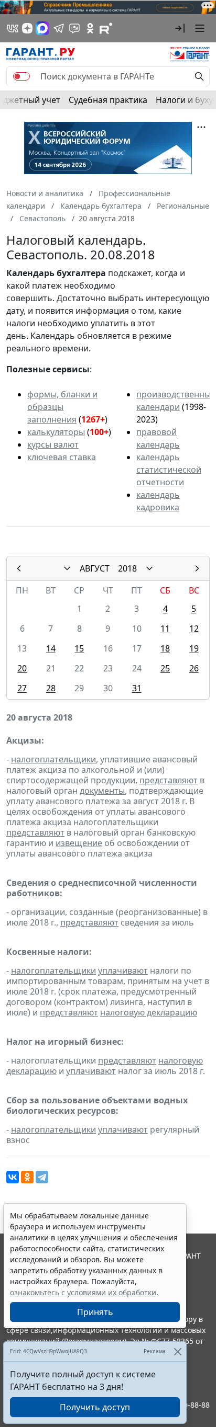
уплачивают (123, 970)
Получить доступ (95, 1407)
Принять (95, 1312)
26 (194, 668)
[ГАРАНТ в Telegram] (58, 28)
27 (22, 688)
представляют (168, 780)
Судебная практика (108, 100)
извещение (79, 843)
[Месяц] (67, 568)
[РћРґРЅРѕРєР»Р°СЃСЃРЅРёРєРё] (27, 1177)
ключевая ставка (61, 457)
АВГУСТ (95, 568)
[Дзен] (27, 28)
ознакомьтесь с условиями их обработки (83, 1292)
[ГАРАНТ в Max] (42, 28)
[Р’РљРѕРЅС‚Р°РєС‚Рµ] (12, 1177)
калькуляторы (56, 432)
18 (165, 648)
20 (22, 668)
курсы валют (53, 444)
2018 (127, 568)
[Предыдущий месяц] (19, 568)
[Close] (177, 1351)
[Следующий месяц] (197, 568)
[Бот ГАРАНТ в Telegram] (74, 28)
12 (194, 628)
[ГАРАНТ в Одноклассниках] (90, 28)
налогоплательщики (53, 759)
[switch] (21, 76)
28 (51, 688)
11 (165, 628)
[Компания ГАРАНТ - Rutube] (106, 28)
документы (102, 790)
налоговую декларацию (148, 1012)
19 (194, 648)
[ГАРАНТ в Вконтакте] (12, 28)
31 (137, 688)
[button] (180, 28)
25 (165, 668)
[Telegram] (42, 1177)
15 (79, 648)
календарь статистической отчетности (168, 469)
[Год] (149, 568)
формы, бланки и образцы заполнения (62, 407)
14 (51, 648)
